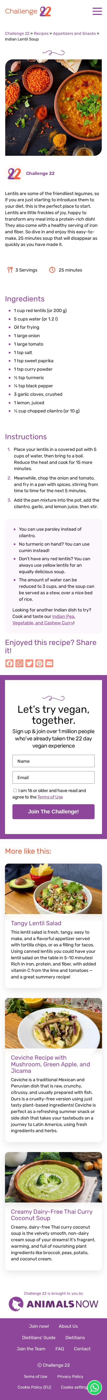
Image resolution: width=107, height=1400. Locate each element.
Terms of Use (50, 797)
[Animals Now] (53, 1305)
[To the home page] (53, 11)
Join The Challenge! (53, 811)
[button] (97, 11)
